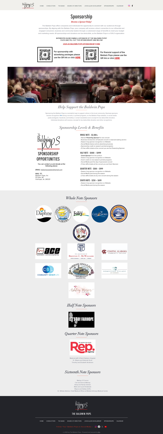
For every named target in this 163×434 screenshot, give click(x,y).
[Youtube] (105, 427)
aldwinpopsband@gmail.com (51, 170)
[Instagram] (129, 6)
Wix (99, 432)
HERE (77, 57)
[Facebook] (99, 427)
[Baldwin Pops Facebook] (132, 6)
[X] (102, 427)
